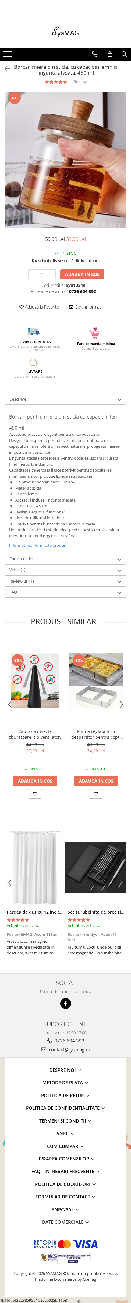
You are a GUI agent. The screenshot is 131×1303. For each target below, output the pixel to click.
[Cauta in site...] (124, 54)
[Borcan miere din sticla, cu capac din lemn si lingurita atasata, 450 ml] (65, 160)
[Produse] (8, 55)
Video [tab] (17, 569)
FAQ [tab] (13, 592)
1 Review (79, 81)
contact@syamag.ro (69, 1049)
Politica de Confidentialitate (63, 1108)
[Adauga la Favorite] (35, 794)
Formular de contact (63, 1197)
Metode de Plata (63, 1082)
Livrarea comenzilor (63, 1159)
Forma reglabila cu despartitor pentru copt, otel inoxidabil (96, 734)
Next (121, 166)
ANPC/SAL (63, 1209)
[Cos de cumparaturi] (109, 54)
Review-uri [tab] (21, 581)
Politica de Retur (63, 1095)
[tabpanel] (65, 160)
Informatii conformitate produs (37, 545)
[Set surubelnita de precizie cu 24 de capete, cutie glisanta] (96, 868)
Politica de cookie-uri (63, 1184)
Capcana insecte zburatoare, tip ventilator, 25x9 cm (35, 734)
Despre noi (63, 1070)
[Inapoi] (4, 69)
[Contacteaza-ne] (94, 54)
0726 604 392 (68, 1041)
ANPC (63, 1133)
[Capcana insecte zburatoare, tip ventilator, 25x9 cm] (35, 680)
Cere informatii (88, 307)
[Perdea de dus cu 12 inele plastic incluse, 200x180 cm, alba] (35, 868)
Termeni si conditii (63, 1121)
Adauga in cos (82, 274)
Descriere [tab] (17, 399)
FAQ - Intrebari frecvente (63, 1171)
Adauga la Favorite (41, 307)
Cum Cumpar (63, 1146)
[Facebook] (65, 1003)
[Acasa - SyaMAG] (65, 32)
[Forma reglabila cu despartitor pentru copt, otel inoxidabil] (96, 681)
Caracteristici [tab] (21, 558)
